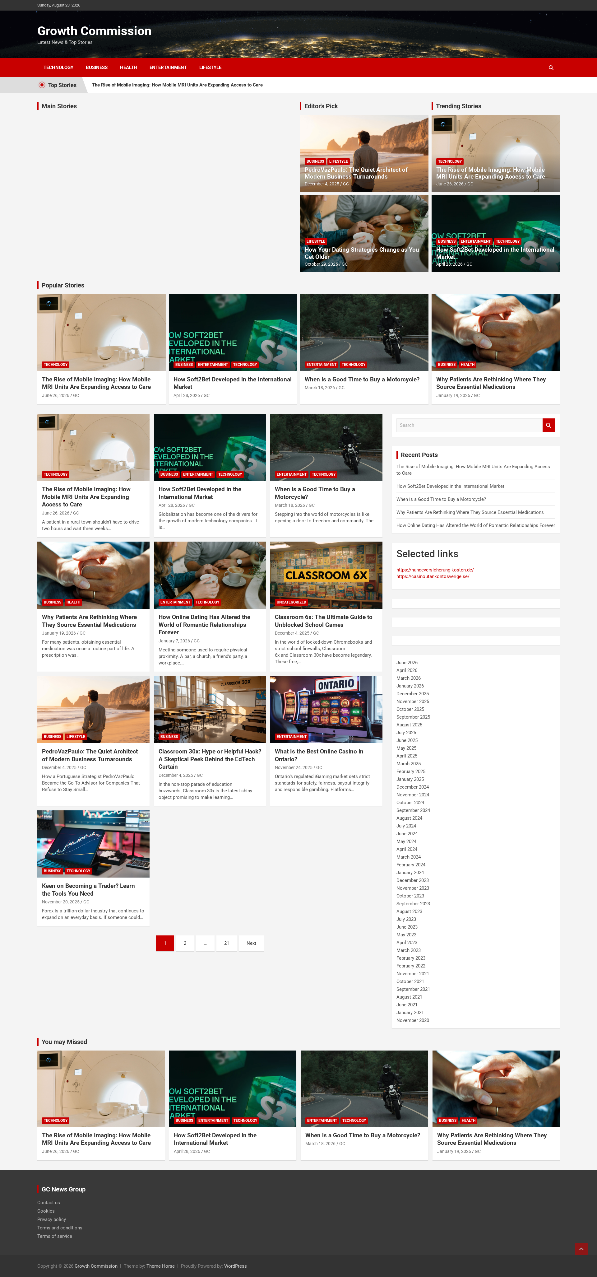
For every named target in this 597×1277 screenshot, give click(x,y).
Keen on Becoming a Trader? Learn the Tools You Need (88, 889)
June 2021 (407, 1005)
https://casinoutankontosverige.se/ (433, 576)
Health (128, 67)
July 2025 (406, 732)
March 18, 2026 (320, 387)
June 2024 (407, 834)
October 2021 (410, 981)
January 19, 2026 (453, 395)
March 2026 (408, 678)
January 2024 (410, 872)
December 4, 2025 (322, 183)
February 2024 (410, 865)
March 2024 (408, 857)
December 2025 (412, 694)
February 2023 (410, 958)
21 (226, 943)
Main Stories (59, 106)
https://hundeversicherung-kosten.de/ (435, 570)
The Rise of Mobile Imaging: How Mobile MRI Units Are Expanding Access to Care (177, 85)
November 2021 (412, 973)
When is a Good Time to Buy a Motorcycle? (362, 379)
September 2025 (413, 717)
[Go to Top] (581, 1249)
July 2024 (406, 826)
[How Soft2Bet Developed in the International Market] (210, 447)
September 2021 (413, 989)
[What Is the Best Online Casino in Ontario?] (326, 709)
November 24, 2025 (293, 767)
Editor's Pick (321, 106)
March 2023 (408, 950)
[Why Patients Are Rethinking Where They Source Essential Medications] (93, 575)
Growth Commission (94, 31)
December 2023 (412, 880)
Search (549, 425)
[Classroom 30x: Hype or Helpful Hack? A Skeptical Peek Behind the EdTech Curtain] (210, 709)
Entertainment (168, 67)
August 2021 (409, 997)
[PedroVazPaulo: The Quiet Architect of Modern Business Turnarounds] (93, 709)
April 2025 (406, 756)
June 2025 (407, 740)
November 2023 (412, 888)
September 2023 (413, 903)
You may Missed (64, 1042)
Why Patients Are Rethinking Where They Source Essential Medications (491, 383)
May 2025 (406, 748)
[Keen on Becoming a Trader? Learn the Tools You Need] (93, 844)
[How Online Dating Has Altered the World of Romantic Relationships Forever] (210, 575)
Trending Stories (458, 106)
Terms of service (54, 1236)
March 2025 (408, 764)
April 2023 (406, 942)
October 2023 (410, 896)
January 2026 (410, 686)
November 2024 (412, 795)
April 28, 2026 (449, 264)
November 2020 (412, 1020)
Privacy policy (51, 1219)
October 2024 (410, 802)
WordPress (235, 1266)
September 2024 (413, 810)
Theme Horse (160, 1266)
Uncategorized (291, 602)
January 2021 (410, 1012)
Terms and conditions (59, 1227)
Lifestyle (210, 67)
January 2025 (410, 779)
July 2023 (406, 919)
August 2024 (409, 818)
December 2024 (412, 787)
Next (251, 943)
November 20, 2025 (61, 901)
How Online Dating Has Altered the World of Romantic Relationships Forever (204, 624)
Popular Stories (63, 285)
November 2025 (412, 701)
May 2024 (406, 841)
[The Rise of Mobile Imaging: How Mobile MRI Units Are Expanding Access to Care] (93, 447)
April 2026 (406, 670)
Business (97, 67)
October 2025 (410, 709)
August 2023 (409, 911)
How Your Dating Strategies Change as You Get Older (362, 253)
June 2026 (407, 662)
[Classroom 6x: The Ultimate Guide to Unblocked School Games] (326, 575)
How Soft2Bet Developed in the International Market (495, 253)
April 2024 (406, 849)
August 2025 (409, 725)
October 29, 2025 (321, 264)
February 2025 (410, 771)
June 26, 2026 (450, 183)
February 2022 (410, 966)
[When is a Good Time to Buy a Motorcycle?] (326, 447)
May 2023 (406, 935)
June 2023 (407, 927)
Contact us (48, 1202)
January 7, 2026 (174, 640)
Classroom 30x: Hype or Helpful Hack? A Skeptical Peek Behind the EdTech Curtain (210, 759)
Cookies (46, 1211)
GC (346, 183)
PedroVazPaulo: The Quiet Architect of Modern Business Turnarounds (356, 173)
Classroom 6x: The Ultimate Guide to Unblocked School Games (324, 620)
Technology (58, 67)
